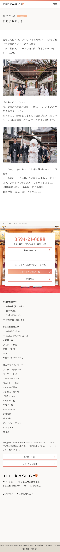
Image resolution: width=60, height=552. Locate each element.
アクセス (9, 493)
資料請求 (30, 279)
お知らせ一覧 (9, 400)
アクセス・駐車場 (11, 391)
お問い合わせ (30, 250)
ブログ (10, 223)
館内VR (6, 431)
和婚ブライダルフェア (13, 365)
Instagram (8, 427)
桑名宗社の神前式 (11, 326)
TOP (2, 223)
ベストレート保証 (11, 382)
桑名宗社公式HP (30, 457)
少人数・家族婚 (10, 344)
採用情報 (7, 418)
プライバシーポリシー (13, 422)
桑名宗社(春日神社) (15, 306)
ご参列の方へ (9, 396)
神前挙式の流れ (13, 331)
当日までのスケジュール (17, 335)
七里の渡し (11, 310)
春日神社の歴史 (10, 301)
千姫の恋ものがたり (15, 315)
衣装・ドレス (9, 349)
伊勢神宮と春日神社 (15, 319)
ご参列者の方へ (26, 493)
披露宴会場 (8, 340)
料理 (5, 353)
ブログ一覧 (8, 405)
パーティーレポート (12, 374)
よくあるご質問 (10, 387)
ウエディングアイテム (13, 357)
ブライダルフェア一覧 (30, 271)
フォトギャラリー (11, 378)
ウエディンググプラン (13, 369)
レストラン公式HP (30, 464)
